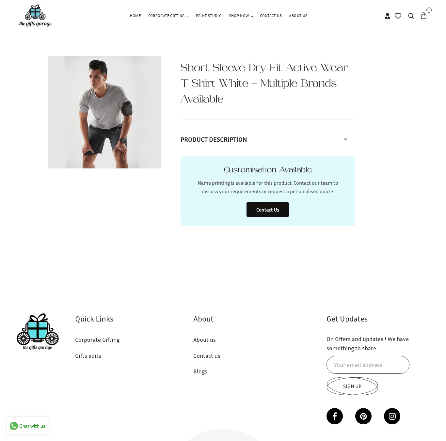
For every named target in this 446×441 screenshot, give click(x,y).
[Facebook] (335, 416)
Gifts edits (88, 355)
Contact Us (271, 15)
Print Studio (209, 15)
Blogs (200, 371)
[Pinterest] (363, 416)
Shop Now (239, 15)
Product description (214, 139)
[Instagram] (392, 416)
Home (135, 15)
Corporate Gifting (167, 15)
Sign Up (352, 386)
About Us (298, 15)
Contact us (206, 355)
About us (204, 339)
